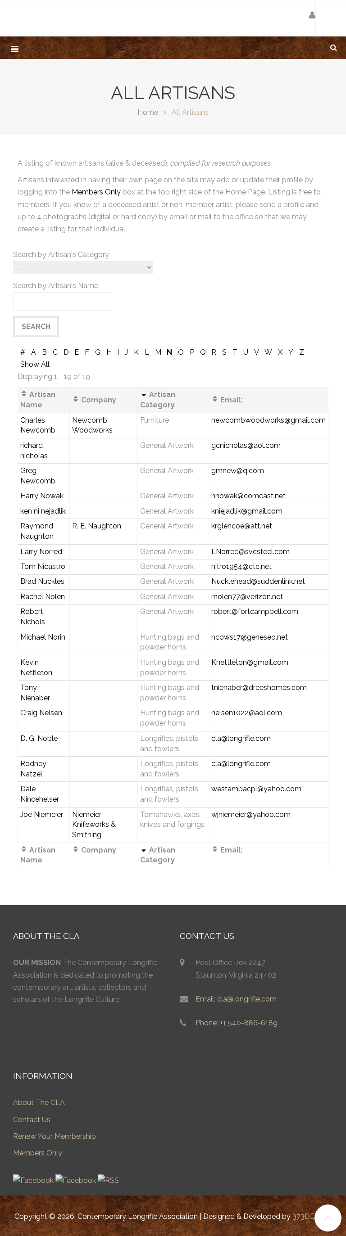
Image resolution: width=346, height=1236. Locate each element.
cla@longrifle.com (241, 738)
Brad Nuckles (42, 581)
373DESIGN (312, 1216)
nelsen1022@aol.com (246, 712)
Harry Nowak (42, 496)
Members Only (96, 192)
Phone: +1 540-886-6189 (237, 1023)
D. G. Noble (39, 738)
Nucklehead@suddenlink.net (258, 581)
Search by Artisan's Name (55, 285)
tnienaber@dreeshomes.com (259, 687)
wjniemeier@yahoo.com (251, 814)
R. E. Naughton (96, 526)
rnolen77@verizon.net (247, 596)
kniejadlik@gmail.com (246, 511)
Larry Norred (41, 551)
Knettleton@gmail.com (249, 662)
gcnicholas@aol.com (246, 445)
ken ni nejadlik (43, 511)
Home (147, 112)
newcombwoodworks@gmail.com (268, 420)
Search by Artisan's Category (61, 254)
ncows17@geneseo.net (249, 637)
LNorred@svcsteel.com (250, 551)
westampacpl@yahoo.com (256, 789)
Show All (35, 364)
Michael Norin (42, 637)
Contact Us (31, 1119)
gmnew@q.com (237, 470)
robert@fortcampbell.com (254, 611)
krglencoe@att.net (241, 526)
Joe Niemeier (41, 814)
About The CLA (39, 1102)
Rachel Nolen (42, 596)
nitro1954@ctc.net (241, 566)
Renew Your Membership (54, 1136)
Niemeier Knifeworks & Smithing (94, 824)
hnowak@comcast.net (248, 496)
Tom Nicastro (42, 566)
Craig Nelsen (41, 712)
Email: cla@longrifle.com (236, 999)
